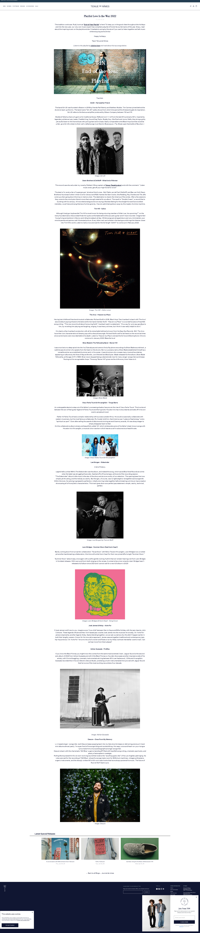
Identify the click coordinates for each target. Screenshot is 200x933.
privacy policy (181, 926)
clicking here (95, 46)
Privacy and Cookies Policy (23, 920)
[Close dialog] (196, 897)
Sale (36, 6)
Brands (22, 6)
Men (4, 6)
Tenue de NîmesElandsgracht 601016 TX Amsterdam (187, 889)
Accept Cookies (10, 925)
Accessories (30, 6)
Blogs (171, 891)
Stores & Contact (174, 889)
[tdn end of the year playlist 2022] (100, 93)
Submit (147, 892)
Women (9, 6)
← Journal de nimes (107, 873)
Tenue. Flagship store (113, 185)
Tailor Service (173, 893)
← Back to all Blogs (93, 873)
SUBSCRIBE (184, 922)
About (171, 888)
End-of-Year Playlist (91, 24)
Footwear (16, 6)
